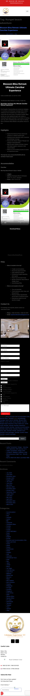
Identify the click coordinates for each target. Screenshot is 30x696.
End (2, 369)
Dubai (8, 533)
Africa (7, 416)
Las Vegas (9, 568)
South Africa (9, 593)
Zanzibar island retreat (6, 429)
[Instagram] (13, 5)
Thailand (8, 605)
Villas (7, 610)
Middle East (9, 575)
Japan (8, 563)
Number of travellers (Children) (9, 380)
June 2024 (9, 483)
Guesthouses (9, 549)
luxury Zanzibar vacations (20, 422)
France (8, 543)
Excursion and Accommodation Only (19, 416)
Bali (7, 521)
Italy (7, 561)
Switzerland (9, 601)
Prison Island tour (19, 423)
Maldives (8, 573)
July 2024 (9, 481)
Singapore (9, 591)
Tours (7, 607)
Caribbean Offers (11, 524)
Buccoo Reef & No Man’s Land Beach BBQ (17, 457)
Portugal (8, 587)
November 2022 (10, 502)
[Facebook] (10, 5)
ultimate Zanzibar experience (17, 425)
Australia (8, 517)
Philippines (9, 586)
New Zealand (10, 580)
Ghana (8, 545)
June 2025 (9, 474)
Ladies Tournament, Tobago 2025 (15, 450)
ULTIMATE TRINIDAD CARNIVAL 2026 (16, 452)
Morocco (8, 577)
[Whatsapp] (20, 5)
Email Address (5, 685)
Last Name (4, 348)
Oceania (8, 584)
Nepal (8, 579)
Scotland (8, 589)
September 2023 (11, 492)
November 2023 (10, 488)
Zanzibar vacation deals (21, 432)
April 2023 (9, 499)
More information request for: (9, 384)
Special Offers (4, 418)
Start (2, 365)
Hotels (8, 550)
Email (2, 356)
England (8, 536)
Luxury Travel (8, 422)
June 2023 (9, 495)
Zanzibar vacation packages (8, 434)
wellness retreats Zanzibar (7, 427)
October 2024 (10, 478)
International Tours (11, 557)
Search (2, 436)
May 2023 (9, 497)
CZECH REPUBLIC (11, 531)
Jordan (8, 564)
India (7, 554)
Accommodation (11, 512)
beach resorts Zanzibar (12, 420)
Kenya (8, 566)
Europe (8, 538)
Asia (7, 515)
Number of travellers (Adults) (9, 377)
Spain (7, 594)
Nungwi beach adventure (7, 423)
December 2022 (10, 501)
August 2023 (10, 494)
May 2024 (9, 485)
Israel (7, 559)
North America (10, 582)
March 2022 (9, 504)
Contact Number (5, 352)
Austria (8, 519)
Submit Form (5, 414)
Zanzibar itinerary (18, 429)
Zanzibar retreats (11, 430)
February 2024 (10, 487)
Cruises (8, 529)
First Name (4, 343)
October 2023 (10, 490)
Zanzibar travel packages (7, 432)
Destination (4, 373)
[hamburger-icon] (27, 11)
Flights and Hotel (11, 542)
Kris (16, 34)
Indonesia (9, 556)
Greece (8, 547)
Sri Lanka (9, 600)
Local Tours (9, 571)
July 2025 (9, 473)
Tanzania (10, 418)
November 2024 (10, 476)
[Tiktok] (18, 5)
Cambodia (9, 522)
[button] (15, 339)
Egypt (8, 535)
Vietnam (8, 608)
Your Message (5, 403)
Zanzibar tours (21, 430)
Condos (8, 526)
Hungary (8, 552)
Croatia (8, 528)
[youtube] (15, 5)
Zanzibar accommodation (22, 427)
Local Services (10, 570)
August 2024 (10, 480)
